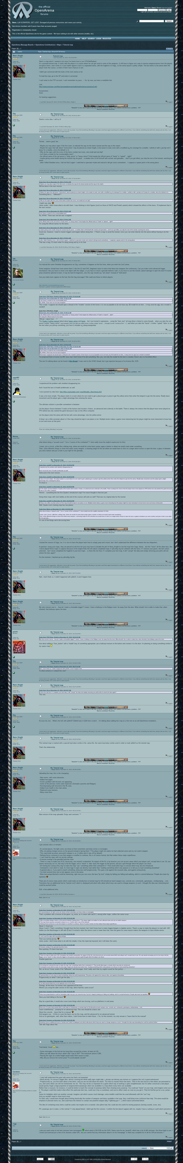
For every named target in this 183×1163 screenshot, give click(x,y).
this (113, 109)
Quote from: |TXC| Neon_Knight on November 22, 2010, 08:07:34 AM (59, 666)
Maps (59, 45)
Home (77, 39)
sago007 (16, 378)
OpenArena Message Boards (22, 45)
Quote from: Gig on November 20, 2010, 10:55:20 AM (55, 344)
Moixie (15, 436)
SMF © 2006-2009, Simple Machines (100, 1159)
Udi (14, 259)
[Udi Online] (14, 285)
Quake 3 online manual (50, 321)
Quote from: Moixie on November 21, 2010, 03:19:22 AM (56, 509)
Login (98, 39)
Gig (14, 114)
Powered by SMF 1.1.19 (82, 1159)
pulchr (15, 632)
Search (91, 39)
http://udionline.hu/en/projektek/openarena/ (51, 285)
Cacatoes (16, 839)
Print (170, 49)
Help (84, 39)
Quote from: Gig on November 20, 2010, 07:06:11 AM (55, 182)
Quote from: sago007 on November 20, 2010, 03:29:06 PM (56, 465)
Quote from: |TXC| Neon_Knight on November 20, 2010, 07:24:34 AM (59, 296)
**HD (14, 1124)
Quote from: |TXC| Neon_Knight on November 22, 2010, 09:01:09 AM (59, 637)
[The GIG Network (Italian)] (14, 125)
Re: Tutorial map (57, 114)
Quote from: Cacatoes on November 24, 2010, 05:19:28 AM (57, 910)
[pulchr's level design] (14, 657)
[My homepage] (14, 402)
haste (83, 321)
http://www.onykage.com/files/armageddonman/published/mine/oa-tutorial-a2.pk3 (68, 87)
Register (107, 39)
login (163, 7)
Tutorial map (68, 45)
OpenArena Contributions (45, 45)
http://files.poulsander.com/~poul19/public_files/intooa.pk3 (81, 392)
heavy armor (73, 321)
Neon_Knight (18, 56)
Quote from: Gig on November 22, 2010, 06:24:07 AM (55, 690)
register (169, 7)
